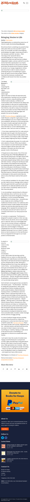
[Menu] (26, 3)
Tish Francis (9, 40)
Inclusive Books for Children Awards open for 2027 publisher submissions (17, 445)
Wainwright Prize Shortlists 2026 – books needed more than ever (17, 452)
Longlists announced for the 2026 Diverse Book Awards (17, 459)
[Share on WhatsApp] (11, 369)
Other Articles (15, 33)
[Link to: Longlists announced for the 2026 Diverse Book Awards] (3, 460)
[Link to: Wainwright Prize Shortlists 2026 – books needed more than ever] (3, 453)
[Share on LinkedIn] (19, 369)
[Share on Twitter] (7, 369)
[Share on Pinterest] (15, 369)
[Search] (23, 3)
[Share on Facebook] (3, 369)
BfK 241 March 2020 (19, 31)
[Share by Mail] (27, 369)
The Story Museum (23, 355)
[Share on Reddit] (23, 369)
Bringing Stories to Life (11, 37)
